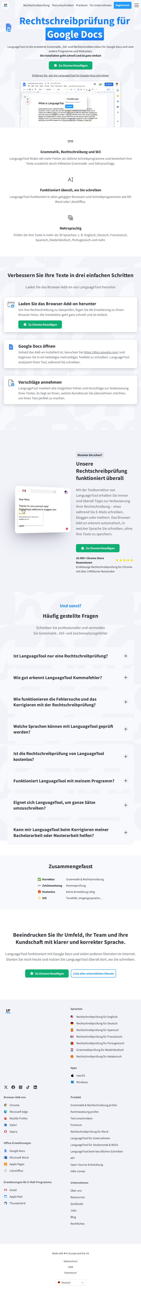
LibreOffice (16, 1170)
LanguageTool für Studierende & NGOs (94, 1145)
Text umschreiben (81, 1118)
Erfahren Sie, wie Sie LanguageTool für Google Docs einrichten (70, 75)
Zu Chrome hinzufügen (73, 65)
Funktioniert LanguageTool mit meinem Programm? (63, 781)
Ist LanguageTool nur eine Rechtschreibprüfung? (60, 656)
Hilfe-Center (77, 1171)
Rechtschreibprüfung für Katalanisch (99, 1056)
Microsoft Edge (19, 1111)
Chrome (14, 1105)
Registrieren (123, 5)
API (72, 1158)
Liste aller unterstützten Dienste (93, 973)
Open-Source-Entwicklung (86, 1164)
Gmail (13, 1190)
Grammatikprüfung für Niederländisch (100, 1050)
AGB (70, 1267)
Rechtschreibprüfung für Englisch (97, 1016)
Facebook (13, 1087)
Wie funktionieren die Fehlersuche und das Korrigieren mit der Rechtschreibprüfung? (55, 702)
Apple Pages (17, 1164)
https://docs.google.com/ (101, 352)
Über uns (76, 1190)
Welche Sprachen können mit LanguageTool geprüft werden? (63, 729)
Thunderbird (18, 1203)
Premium (76, 1125)
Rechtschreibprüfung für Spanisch (97, 1030)
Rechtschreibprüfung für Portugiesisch (100, 1043)
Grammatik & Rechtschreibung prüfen (93, 1105)
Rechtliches (77, 1223)
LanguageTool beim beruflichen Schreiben (96, 1151)
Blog (73, 1217)
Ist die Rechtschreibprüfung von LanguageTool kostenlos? (58, 756)
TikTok (28, 1087)
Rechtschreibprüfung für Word (89, 1131)
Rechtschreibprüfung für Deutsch (97, 1023)
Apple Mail (16, 1196)
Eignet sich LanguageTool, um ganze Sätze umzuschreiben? (54, 805)
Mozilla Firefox (19, 1118)
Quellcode (76, 1204)
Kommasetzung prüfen (84, 1111)
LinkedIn (35, 1087)
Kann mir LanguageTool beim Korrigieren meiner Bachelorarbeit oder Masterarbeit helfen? (61, 832)
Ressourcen (77, 1197)
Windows (82, 1082)
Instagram (20, 1087)
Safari (13, 1125)
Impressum (70, 1272)
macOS (80, 1075)
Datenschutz (70, 1261)
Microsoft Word (19, 1157)
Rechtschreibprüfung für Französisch (99, 1036)
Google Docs (17, 1151)
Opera (13, 1131)
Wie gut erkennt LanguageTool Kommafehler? (57, 677)
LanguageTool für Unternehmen (90, 1138)
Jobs (73, 1210)
